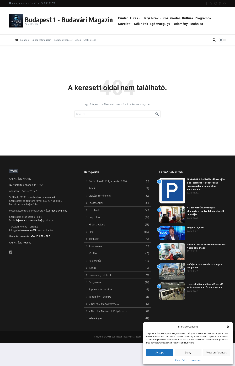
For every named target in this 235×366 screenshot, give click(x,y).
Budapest (24, 39)
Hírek (134, 18)
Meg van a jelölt (195, 227)
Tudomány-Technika (187, 24)
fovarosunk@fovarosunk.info (36, 230)
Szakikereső (89, 39)
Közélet (124, 24)
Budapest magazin (41, 39)
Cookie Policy (181, 360)
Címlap (123, 18)
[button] (228, 326)
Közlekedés (171, 18)
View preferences (216, 352)
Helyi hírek (150, 18)
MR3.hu (27, 242)
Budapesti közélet (63, 39)
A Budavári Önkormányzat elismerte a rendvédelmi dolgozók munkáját (205, 211)
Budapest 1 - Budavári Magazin (69, 19)
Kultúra (187, 18)
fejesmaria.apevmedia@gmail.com (35, 220)
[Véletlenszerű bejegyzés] (16, 40)
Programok (203, 18)
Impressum (196, 360)
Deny (188, 352)
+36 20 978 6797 (40, 236)
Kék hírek (141, 24)
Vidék (78, 39)
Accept (160, 352)
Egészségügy (160, 24)
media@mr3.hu (59, 210)
